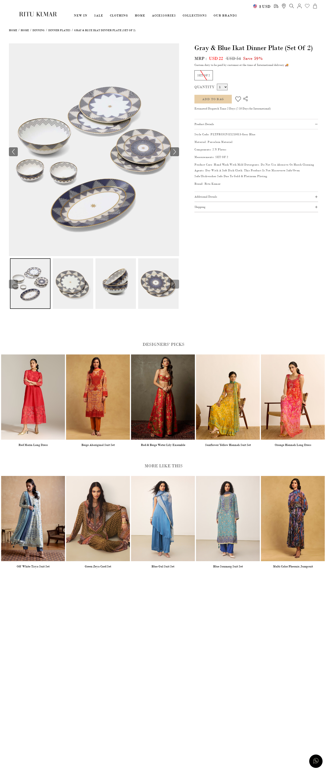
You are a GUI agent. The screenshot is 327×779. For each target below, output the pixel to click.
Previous (13, 284)
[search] (276, 6)
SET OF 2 (203, 75)
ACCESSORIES (164, 15)
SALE (98, 15)
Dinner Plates (59, 30)
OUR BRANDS (225, 15)
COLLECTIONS (195, 15)
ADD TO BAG (213, 99)
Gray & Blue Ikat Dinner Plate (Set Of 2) (104, 30)
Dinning (38, 30)
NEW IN (80, 15)
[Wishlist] (238, 99)
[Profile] (299, 6)
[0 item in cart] (315, 6)
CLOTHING (119, 15)
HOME (140, 15)
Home (13, 30)
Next (174, 284)
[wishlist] (307, 6)
